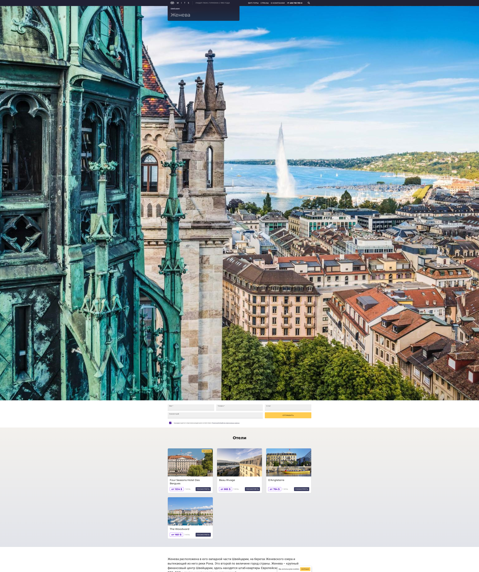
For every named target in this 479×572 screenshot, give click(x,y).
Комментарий (174, 414)
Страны (265, 3)
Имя (171, 406)
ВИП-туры (253, 3)
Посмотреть (203, 489)
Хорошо (305, 569)
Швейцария (175, 8)
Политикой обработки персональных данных (226, 423)
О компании (278, 3)
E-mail (268, 406)
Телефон (221, 406)
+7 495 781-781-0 (294, 3)
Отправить (288, 415)
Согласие (177, 423)
